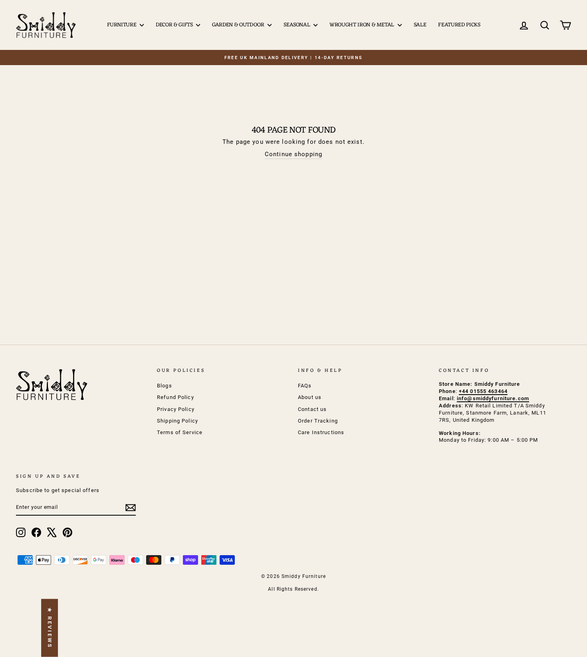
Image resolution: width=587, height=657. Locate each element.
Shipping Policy (177, 421)
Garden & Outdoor (239, 25)
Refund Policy (175, 397)
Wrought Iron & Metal (362, 25)
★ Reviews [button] (50, 628)
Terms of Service (179, 432)
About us (309, 397)
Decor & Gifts (175, 25)
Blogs (164, 386)
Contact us (312, 409)
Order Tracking (318, 421)
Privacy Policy (175, 409)
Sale (420, 25)
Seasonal (297, 25)
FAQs (305, 386)
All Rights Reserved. (293, 589)
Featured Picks (459, 25)
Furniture (122, 25)
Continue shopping (293, 154)
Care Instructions (321, 432)
